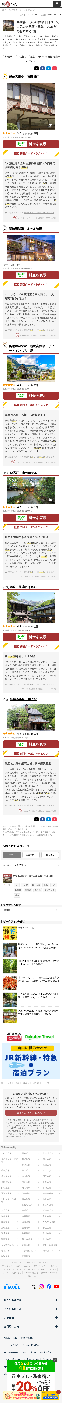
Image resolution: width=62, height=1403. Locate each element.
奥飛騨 (28, 890)
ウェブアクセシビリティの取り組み (21, 1345)
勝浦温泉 (5, 1222)
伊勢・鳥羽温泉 (50, 1245)
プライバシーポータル (41, 1352)
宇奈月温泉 (48, 1205)
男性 (46, 885)
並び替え (7, 865)
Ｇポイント (43, 1262)
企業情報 (9, 1317)
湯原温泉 (5, 1233)
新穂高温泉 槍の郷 (23, 699)
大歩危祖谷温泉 (29, 1250)
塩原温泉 (26, 1182)
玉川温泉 (47, 1239)
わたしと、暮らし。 (50, 1266)
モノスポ (31, 1269)
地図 (36, 137)
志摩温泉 (5, 1250)
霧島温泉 (5, 1239)
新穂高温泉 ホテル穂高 (25, 228)
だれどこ (18, 1266)
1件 (36, 507)
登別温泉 (26, 1153)
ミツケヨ (6, 1273)
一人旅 (25, 885)
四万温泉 (47, 1176)
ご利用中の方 (11, 1326)
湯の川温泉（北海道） (9, 1160)
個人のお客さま (13, 1300)
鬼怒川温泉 (6, 1182)
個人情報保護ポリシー (15, 1352)
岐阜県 (18, 890)
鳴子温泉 (47, 1159)
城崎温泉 (5, 1216)
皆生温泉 (47, 1227)
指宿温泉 (26, 1256)
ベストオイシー (19, 1269)
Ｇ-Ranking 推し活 (31, 1273)
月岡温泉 (26, 1188)
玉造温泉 (26, 1227)
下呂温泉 (5, 1210)
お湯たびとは (16, 1262)
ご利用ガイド (30, 1262)
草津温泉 (47, 1170)
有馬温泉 (26, 1216)
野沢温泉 (47, 1182)
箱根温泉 (26, 1245)
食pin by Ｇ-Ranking (49, 1273)
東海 (54, 885)
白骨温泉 (5, 1188)
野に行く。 (42, 1269)
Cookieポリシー (12, 1359)
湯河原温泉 (6, 1193)
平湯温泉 (26, 1210)
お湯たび (35, 1266)
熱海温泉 (5, 1256)
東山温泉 (47, 1165)
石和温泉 (47, 1188)
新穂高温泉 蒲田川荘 (24, 76)
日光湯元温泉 (7, 1245)
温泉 (17, 895)
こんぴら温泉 (49, 1222)
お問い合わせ (10, 1338)
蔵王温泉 (5, 1170)
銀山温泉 (26, 1170)
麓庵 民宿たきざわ (23, 587)
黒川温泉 (47, 1233)
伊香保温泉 (6, 1176)
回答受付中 (31, 855)
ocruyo (27, 1266)
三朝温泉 (5, 1227)
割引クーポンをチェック (34, 153)
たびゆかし (16, 1273)
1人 (16, 885)
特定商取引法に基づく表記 (37, 1359)
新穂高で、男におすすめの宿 (41, 213)
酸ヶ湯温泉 (27, 1239)
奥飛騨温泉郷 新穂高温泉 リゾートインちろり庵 (31, 348)
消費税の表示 (27, 1338)
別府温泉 (26, 1233)
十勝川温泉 (48, 1153)
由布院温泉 (48, 1250)
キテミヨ (6, 1269)
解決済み (50, 855)
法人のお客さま (13, 1309)
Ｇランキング (6, 1266)
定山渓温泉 (6, 1153)
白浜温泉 (47, 1216)
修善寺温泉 (48, 1193)
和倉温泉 (26, 1199)
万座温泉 (26, 1176)
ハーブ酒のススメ (30, 1276)
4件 (18, 264)
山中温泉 (47, 1199)
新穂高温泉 (49, 890)
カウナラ (52, 1269)
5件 (36, 133)
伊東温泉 (26, 1193)
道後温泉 (26, 1222)
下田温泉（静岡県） (8, 1200)
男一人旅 (36, 885)
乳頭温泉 (26, 1159)
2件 (36, 385)
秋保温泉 (26, 1165)
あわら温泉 (27, 1205)
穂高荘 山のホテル (23, 472)
